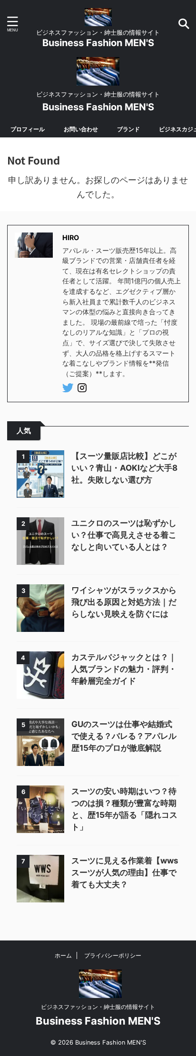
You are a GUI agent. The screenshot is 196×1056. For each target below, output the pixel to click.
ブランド (128, 129)
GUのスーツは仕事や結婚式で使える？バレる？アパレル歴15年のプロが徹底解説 (123, 736)
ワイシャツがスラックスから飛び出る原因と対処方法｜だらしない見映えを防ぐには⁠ (123, 602)
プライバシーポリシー (112, 955)
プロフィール (27, 129)
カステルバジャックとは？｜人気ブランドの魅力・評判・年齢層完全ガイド (123, 669)
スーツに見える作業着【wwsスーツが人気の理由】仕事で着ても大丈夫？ (124, 872)
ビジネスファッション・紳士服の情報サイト (98, 1006)
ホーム (63, 955)
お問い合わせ (81, 129)
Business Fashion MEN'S (98, 42)
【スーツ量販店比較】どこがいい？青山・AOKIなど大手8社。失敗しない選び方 (124, 467)
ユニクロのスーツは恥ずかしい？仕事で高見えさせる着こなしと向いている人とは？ (123, 535)
